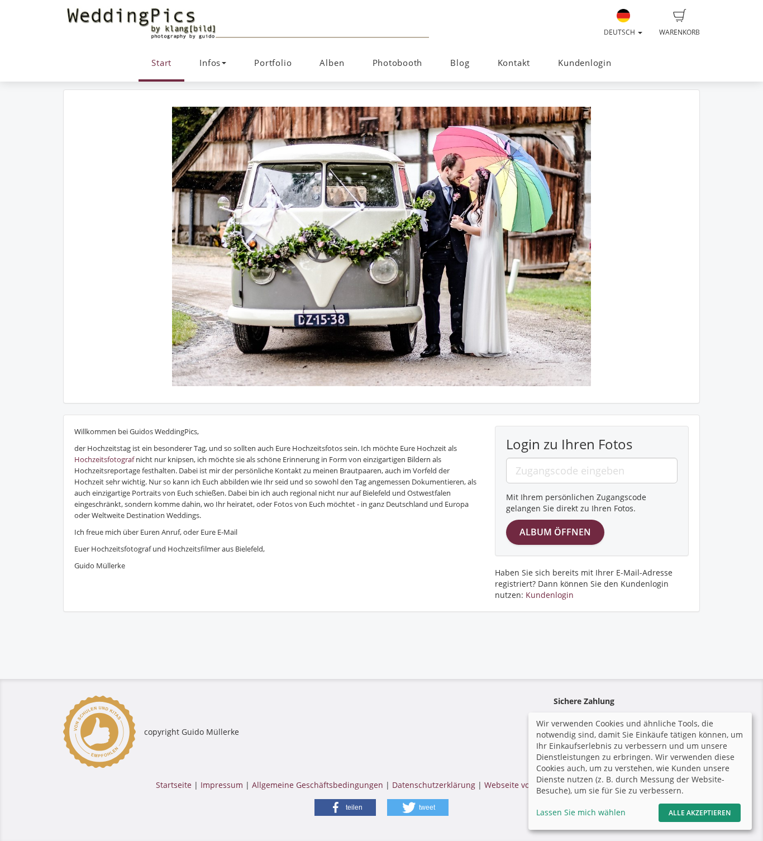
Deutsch (620, 32)
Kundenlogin (584, 63)
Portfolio (273, 63)
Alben (331, 63)
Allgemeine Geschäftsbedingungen (317, 785)
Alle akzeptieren (700, 813)
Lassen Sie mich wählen (581, 812)
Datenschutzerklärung (433, 785)
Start (161, 63)
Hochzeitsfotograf (104, 459)
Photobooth (398, 63)
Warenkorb (679, 32)
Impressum (222, 785)
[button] (345, 807)
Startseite (174, 785)
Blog (459, 63)
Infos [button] (210, 63)
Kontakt (514, 63)
